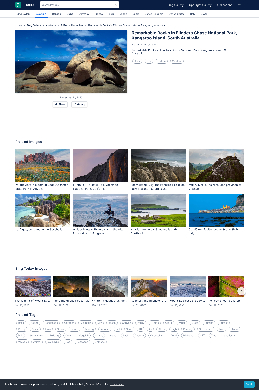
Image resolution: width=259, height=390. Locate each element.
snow (129, 329)
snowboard (205, 329)
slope (161, 329)
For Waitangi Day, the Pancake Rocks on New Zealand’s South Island (158, 187)
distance (100, 341)
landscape (51, 322)
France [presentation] (99, 13)
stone (60, 329)
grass (195, 322)
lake (48, 329)
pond (174, 335)
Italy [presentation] (192, 13)
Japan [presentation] (123, 13)
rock (137, 61)
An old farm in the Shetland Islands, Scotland (154, 231)
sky (149, 61)
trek (221, 329)
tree (213, 335)
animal (37, 341)
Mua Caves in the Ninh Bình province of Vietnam (215, 187)
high (174, 329)
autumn (104, 329)
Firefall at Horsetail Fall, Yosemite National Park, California (95, 187)
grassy (99, 335)
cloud (168, 322)
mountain (85, 322)
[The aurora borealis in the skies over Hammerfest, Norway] (124, 61)
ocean (74, 329)
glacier (234, 329)
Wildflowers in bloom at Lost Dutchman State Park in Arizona (41, 187)
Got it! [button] (249, 384)
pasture (139, 335)
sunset (224, 322)
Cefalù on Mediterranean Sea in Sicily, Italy (214, 231)
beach (112, 322)
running (188, 329)
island (113, 335)
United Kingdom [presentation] (154, 13)
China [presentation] (70, 13)
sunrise (209, 322)
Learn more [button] (117, 384)
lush (125, 335)
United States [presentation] (177, 13)
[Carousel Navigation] (129, 293)
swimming (53, 341)
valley (140, 322)
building (54, 335)
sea (68, 341)
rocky (21, 329)
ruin (20, 335)
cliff (202, 335)
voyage (22, 341)
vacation (228, 335)
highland (188, 335)
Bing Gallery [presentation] (23, 13)
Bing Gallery (176, 5)
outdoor (177, 61)
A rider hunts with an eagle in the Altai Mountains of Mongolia (98, 231)
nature (162, 61)
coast (35, 329)
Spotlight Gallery (200, 5)
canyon (126, 322)
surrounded (36, 335)
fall (118, 329)
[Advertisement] (129, 125)
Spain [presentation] (135, 13)
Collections (224, 5)
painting (89, 329)
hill (140, 329)
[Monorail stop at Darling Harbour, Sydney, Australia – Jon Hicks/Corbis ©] (18, 61)
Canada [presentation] (56, 13)
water (181, 322)
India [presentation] (111, 13)
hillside (155, 322)
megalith (84, 335)
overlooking (157, 335)
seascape (82, 341)
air (150, 329)
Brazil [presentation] (204, 13)
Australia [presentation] (41, 13)
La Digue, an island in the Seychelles (39, 229)
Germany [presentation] (84, 13)
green (68, 335)
